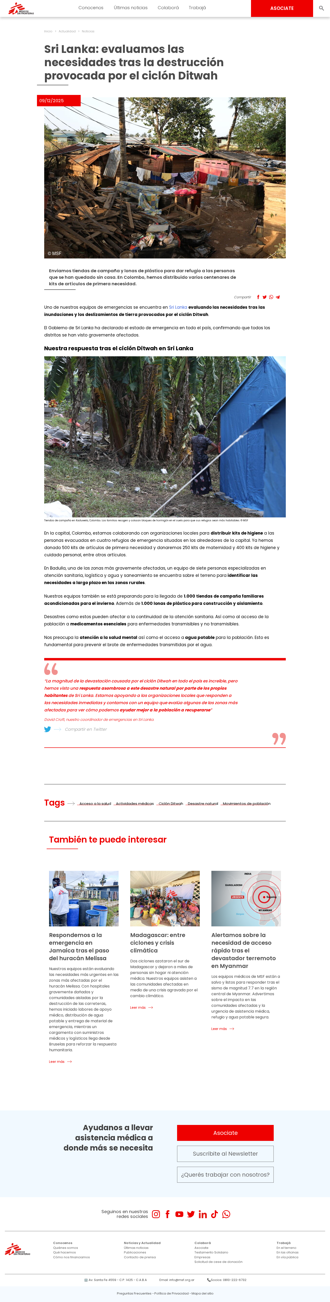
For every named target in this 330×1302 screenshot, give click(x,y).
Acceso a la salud (95, 803)
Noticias (88, 31)
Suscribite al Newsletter (225, 1154)
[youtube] (179, 1214)
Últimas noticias (136, 1247)
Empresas (202, 1257)
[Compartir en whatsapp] (271, 297)
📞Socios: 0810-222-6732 (226, 1280)
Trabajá (284, 1243)
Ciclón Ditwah (171, 803)
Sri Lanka (178, 307)
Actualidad (67, 31)
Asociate (225, 1133)
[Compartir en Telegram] (278, 297)
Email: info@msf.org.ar (176, 1280)
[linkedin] (203, 1214)
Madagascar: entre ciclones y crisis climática (157, 942)
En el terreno (286, 1247)
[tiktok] (214, 1214)
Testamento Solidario (211, 1252)
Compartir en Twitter (86, 729)
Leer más (57, 1061)
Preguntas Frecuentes (134, 1293)
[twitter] (191, 1214)
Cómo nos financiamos (71, 1257)
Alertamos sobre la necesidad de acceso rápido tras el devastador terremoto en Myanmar (243, 950)
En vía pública (287, 1257)
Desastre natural (203, 803)
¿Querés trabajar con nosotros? (225, 1175)
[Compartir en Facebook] (258, 297)
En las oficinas (288, 1252)
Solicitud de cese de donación (218, 1261)
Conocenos (62, 1243)
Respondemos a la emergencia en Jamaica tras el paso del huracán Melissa (79, 946)
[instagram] (156, 1214)
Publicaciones (135, 1252)
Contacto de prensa (140, 1257)
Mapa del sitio (203, 1293)
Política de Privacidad (171, 1293)
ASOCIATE (282, 8)
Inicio (48, 31)
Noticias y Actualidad (142, 1243)
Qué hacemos (64, 1252)
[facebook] (168, 1214)
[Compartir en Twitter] (265, 297)
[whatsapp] (226, 1214)
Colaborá (202, 1243)
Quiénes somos (65, 1247)
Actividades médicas (135, 803)
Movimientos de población (247, 803)
